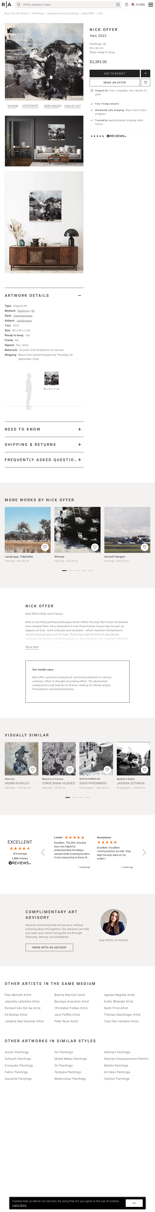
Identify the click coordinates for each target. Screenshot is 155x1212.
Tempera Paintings (67, 1072)
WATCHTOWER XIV (89, 779)
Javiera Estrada (131, 783)
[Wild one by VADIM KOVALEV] (21, 759)
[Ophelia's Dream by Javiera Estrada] (133, 759)
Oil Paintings (63, 1065)
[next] (146, 531)
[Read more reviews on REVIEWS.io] (20, 863)
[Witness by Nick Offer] (77, 530)
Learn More (19, 1205)
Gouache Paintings (18, 1078)
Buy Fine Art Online (17, 13)
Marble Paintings (116, 1065)
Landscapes (24, 320)
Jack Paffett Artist (67, 1014)
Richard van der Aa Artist (23, 1008)
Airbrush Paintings (18, 1058)
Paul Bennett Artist (18, 995)
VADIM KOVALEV (17, 783)
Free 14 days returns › (107, 103)
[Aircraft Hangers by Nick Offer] (127, 530)
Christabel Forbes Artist (71, 1008)
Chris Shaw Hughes (58, 783)
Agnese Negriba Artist (119, 995)
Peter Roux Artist (66, 1021)
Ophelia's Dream (126, 779)
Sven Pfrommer (92, 783)
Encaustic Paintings (19, 1065)
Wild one (9, 779)
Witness (59, 556)
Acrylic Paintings (17, 1052)
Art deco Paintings (117, 1072)
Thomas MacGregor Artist (122, 1014)
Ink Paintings (63, 1052)
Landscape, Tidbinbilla (19, 556)
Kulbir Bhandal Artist (118, 1001)
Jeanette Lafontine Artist (22, 1001)
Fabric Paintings (16, 1072)
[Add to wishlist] (145, 82)
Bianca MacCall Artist (69, 995)
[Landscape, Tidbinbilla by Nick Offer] (28, 530)
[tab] (44, 295)
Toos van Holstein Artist (121, 1021)
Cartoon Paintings (117, 1078)
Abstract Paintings (117, 1052)
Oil (33, 310)
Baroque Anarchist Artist (71, 1001)
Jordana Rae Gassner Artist (24, 1021)
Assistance (30, 105)
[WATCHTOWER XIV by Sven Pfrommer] (96, 759)
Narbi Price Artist (116, 1008)
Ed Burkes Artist (16, 1014)
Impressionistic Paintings (63, 13)
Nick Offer (88, 13)
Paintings (38, 13)
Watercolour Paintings (70, 1078)
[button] (150, 4)
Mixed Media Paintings (70, 1058)
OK (134, 1203)
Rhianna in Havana (53, 779)
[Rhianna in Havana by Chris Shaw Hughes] (59, 759)
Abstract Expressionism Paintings (128, 1058)
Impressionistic (23, 315)
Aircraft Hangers (114, 556)
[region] (93, 852)
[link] (118, 4)
